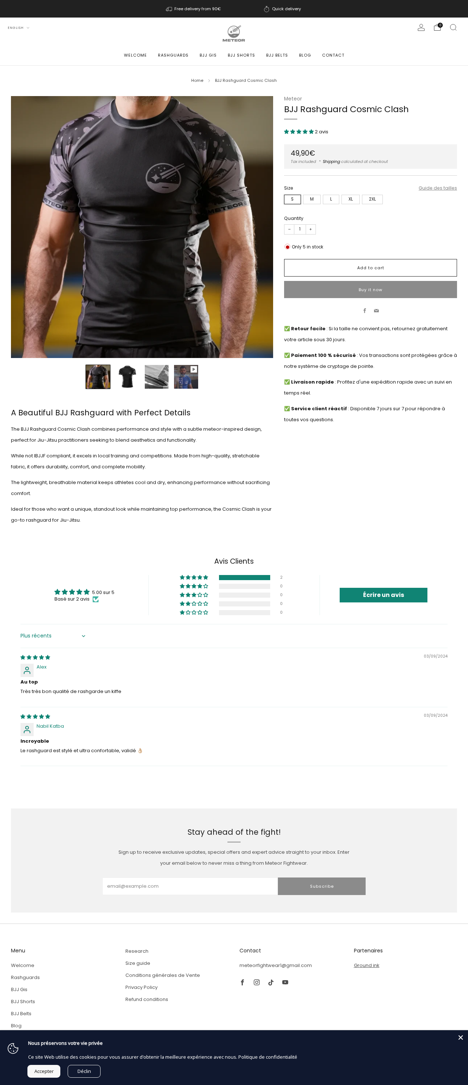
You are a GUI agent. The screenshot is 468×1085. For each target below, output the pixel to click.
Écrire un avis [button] (383, 595)
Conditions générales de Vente (162, 975)
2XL (372, 199)
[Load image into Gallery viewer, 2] (127, 377)
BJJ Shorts (241, 55)
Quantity (293, 218)
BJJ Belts (277, 55)
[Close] (460, 1037)
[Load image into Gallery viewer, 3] (156, 377)
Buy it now (370, 289)
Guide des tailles (438, 187)
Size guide (137, 963)
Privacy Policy (141, 987)
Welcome (135, 55)
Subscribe (322, 886)
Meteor (293, 98)
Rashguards (173, 55)
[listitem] (194, 9)
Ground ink (367, 965)
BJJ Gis (208, 55)
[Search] (453, 27)
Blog (305, 55)
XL (350, 199)
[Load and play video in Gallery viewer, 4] (186, 377)
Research (136, 951)
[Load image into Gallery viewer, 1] (98, 377)
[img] (35, 657)
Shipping (331, 161)
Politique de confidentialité (267, 1057)
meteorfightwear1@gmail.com (275, 965)
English (16, 28)
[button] (299, 131)
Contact (333, 55)
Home (197, 80)
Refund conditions (146, 999)
